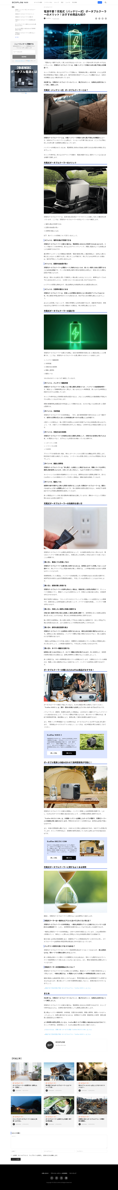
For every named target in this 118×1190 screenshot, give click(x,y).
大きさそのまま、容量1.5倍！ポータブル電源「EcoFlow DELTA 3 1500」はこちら (68, 1029)
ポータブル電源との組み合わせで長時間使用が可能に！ (25, 29)
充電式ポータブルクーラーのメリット (24, 14)
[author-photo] (14, 1090)
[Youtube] (66, 1178)
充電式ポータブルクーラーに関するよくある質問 (25, 33)
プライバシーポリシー (20, 60)
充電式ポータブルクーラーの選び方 (24, 17)
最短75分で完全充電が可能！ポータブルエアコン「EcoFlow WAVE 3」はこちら (68, 988)
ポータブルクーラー (48, 7)
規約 (29, 60)
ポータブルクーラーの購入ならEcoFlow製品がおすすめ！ (25, 25)
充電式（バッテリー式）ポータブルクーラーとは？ (25, 10)
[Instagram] (56, 1178)
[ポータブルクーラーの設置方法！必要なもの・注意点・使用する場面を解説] (26, 1071)
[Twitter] (99, 18)
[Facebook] (96, 18)
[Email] (105, 18)
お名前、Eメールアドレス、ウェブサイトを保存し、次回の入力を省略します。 (36, 1155)
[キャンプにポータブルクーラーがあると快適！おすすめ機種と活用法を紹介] (26, 1105)
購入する (69, 753)
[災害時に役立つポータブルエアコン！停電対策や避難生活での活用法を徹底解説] (92, 1105)
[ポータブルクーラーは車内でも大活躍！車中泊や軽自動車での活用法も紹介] (59, 1105)
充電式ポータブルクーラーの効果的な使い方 (25, 20)
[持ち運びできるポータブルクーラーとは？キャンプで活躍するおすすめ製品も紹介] (59, 1071)
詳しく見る (54, 753)
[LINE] (102, 18)
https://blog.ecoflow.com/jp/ (61, 1045)
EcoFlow (48, 18)
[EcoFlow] (45, 18)
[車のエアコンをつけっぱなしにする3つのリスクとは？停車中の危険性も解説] (92, 1071)
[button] (104, 2)
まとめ (16, 37)
